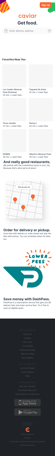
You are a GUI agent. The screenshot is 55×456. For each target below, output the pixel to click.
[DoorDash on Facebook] (24, 424)
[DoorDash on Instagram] (31, 424)
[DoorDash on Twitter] (27, 424)
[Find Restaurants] (49, 31)
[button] (27, 30)
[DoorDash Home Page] (27, 429)
